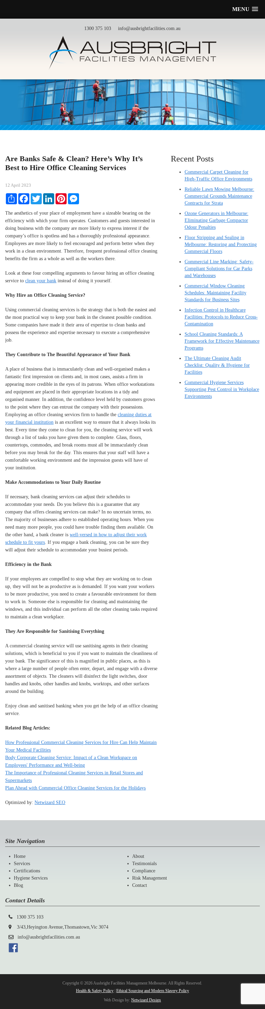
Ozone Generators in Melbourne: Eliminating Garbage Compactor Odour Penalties (216, 220)
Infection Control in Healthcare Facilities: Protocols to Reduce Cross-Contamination (221, 316)
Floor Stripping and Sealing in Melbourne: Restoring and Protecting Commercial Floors (221, 244)
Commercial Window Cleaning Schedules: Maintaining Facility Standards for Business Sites (215, 292)
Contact (139, 885)
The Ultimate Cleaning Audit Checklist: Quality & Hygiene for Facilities (217, 365)
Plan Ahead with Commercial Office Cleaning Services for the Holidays (75, 788)
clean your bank (40, 280)
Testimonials (144, 863)
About (138, 856)
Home (20, 856)
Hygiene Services (31, 878)
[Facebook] (13, 950)
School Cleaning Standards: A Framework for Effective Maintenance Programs (222, 341)
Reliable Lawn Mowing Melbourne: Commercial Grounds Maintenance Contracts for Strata (219, 196)
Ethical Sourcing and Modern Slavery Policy (152, 990)
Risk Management (149, 878)
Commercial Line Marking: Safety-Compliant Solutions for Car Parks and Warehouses (219, 268)
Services (22, 863)
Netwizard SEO (50, 802)
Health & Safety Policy (95, 990)
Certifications (27, 870)
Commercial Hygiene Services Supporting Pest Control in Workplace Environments (222, 389)
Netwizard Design (146, 1000)
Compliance (143, 870)
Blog (18, 885)
